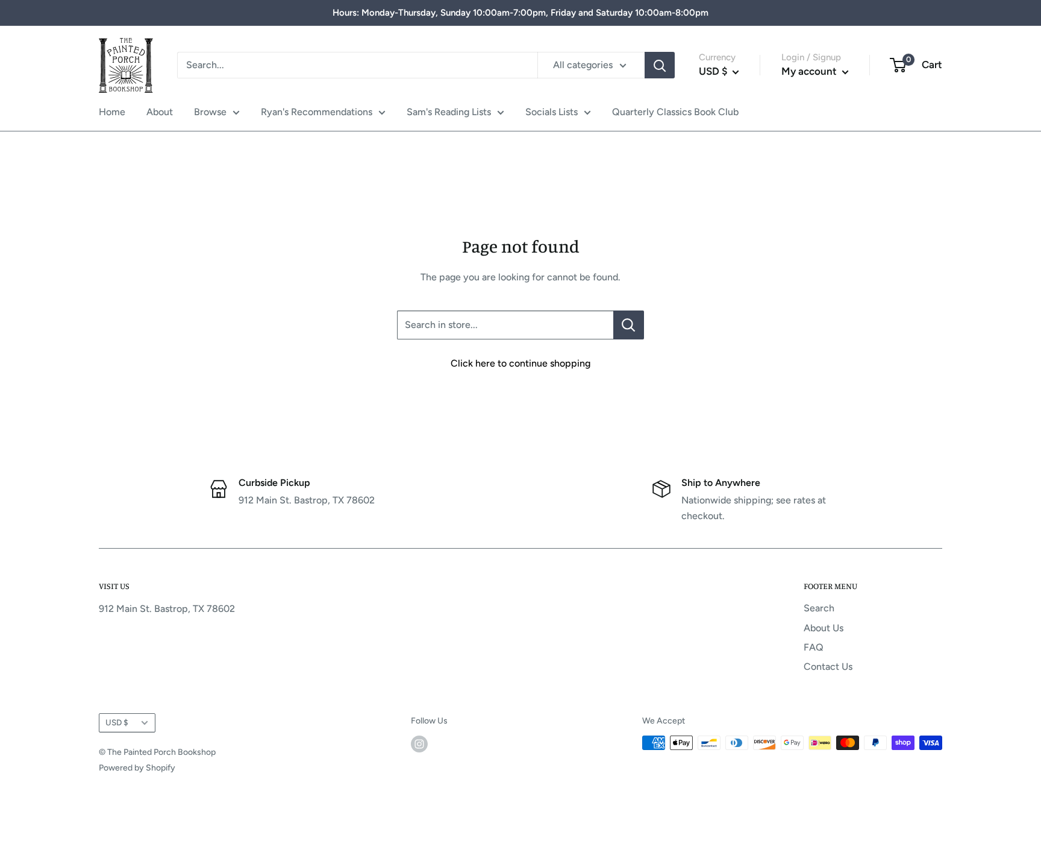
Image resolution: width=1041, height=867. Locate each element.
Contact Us (828, 666)
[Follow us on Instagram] (419, 744)
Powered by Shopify (137, 768)
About (159, 112)
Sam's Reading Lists (449, 112)
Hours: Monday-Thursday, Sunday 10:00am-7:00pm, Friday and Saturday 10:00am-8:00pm (520, 12)
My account (810, 71)
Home (112, 112)
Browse (210, 112)
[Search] (660, 65)
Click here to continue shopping (520, 363)
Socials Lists (551, 112)
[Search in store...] (628, 325)
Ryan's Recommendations (316, 112)
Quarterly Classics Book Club (675, 112)
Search (819, 608)
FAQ (814, 647)
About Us (823, 628)
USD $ (116, 722)
